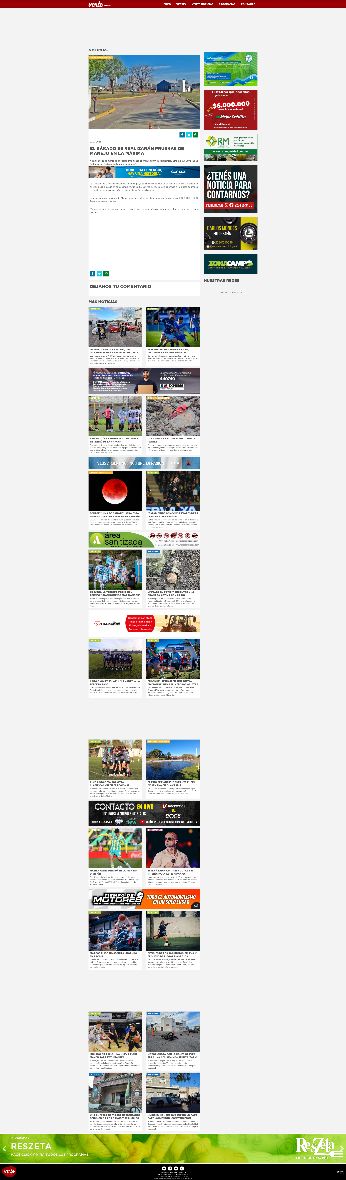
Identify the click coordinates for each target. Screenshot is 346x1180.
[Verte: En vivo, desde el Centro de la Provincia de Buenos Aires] (43, 1172)
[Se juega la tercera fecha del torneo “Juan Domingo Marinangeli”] (115, 570)
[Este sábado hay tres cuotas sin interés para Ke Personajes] (173, 848)
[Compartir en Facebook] (182, 134)
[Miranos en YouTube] (164, 1168)
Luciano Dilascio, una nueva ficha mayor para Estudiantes (114, 1055)
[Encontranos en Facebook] (170, 1168)
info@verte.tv (183, 1174)
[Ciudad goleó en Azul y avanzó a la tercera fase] (115, 659)
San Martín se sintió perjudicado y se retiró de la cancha (114, 440)
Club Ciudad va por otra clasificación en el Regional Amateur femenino (110, 784)
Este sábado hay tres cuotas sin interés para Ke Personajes (170, 872)
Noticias (202, 4)
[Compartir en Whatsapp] (195, 134)
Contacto (248, 4)
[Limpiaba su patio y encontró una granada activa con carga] (173, 570)
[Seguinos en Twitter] (176, 1168)
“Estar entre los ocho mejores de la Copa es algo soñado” (173, 515)
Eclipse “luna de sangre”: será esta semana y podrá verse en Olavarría (115, 515)
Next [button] (342, 1149)
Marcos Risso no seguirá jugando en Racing (113, 955)
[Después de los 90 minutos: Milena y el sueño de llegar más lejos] (173, 931)
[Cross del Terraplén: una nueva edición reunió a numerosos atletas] (173, 659)
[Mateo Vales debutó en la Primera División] (115, 848)
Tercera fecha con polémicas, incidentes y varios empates (168, 351)
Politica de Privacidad (184, 1178)
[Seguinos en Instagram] (182, 1168)
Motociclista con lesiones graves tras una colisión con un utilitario (172, 1055)
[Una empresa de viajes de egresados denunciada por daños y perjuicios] (115, 1093)
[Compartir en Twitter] (189, 134)
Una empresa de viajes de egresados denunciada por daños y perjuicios (115, 1116)
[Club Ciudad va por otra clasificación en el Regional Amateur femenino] (115, 760)
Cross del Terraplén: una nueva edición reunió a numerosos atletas (173, 683)
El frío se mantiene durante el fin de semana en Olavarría (171, 783)
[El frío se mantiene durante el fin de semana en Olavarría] (173, 760)
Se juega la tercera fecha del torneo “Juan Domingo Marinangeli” (115, 593)
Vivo (167, 4)
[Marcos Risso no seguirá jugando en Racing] (115, 931)
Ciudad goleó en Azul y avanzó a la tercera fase (115, 683)
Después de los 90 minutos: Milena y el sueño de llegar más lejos (172, 955)
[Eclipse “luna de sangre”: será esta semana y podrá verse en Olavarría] (115, 491)
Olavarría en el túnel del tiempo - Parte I (171, 440)
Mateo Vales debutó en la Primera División (113, 872)
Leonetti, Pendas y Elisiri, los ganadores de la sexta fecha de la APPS (114, 351)
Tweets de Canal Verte (231, 292)
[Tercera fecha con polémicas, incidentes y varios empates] (173, 327)
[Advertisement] (144, 27)
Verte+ (181, 4)
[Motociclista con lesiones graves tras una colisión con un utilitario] (173, 1032)
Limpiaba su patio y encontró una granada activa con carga (171, 593)
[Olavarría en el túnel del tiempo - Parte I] (173, 416)
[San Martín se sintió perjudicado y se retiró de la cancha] (115, 416)
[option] (173, 1148)
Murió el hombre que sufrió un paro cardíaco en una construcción (173, 1116)
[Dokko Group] (303, 1172)
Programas (227, 4)
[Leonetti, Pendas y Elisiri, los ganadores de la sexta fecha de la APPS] (115, 327)
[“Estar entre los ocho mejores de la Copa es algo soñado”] (173, 491)
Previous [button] (4, 1149)
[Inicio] (100, 4)
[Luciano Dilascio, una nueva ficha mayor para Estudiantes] (115, 1032)
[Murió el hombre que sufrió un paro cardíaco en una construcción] (173, 1093)
